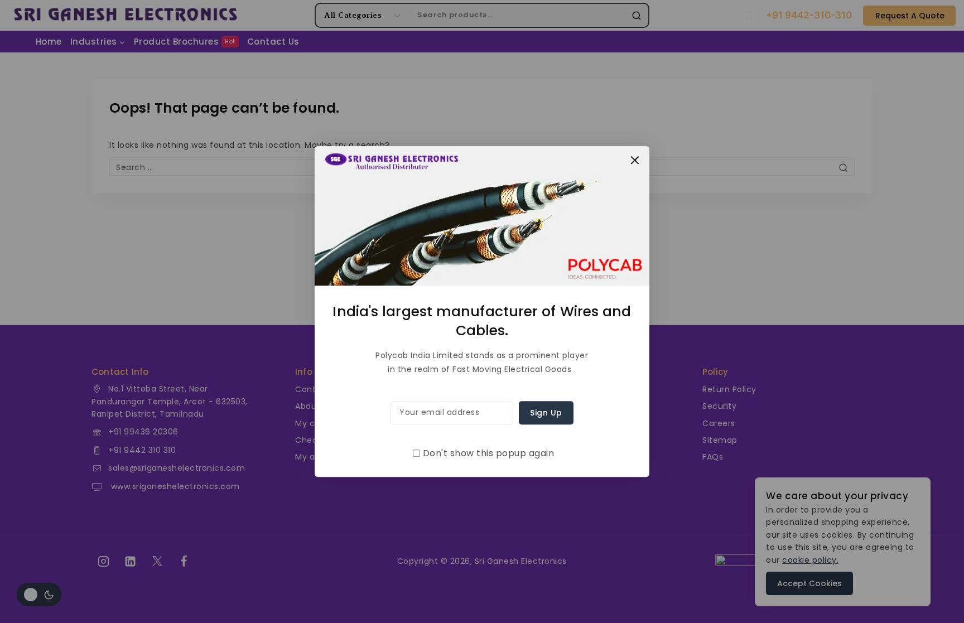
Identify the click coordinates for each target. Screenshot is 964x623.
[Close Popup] (635, 160)
